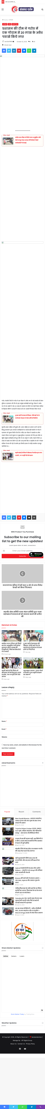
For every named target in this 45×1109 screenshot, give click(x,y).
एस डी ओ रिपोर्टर (8, 41)
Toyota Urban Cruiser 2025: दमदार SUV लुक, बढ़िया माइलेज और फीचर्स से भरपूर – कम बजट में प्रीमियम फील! (28, 830)
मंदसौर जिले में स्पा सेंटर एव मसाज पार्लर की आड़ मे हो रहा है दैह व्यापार (28, 850)
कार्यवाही (11, 20)
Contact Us (21, 1044)
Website (4, 737)
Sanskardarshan (37, 1037)
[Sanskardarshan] (22, 9)
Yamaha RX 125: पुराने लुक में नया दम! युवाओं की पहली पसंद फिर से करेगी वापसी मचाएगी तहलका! (28, 900)
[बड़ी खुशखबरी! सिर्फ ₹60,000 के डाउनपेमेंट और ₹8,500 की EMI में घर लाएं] (8, 861)
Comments (37, 812)
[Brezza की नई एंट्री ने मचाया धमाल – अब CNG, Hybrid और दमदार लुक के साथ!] (8, 881)
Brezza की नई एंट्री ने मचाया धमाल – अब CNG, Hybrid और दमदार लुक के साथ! (28, 880)
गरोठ (9, 24)
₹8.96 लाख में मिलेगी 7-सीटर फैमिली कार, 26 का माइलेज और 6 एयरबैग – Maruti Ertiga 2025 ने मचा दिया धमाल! (29, 910)
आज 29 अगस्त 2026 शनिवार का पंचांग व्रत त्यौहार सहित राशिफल (22, 2)
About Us (13, 1044)
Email (4, 729)
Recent (21, 812)
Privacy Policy (30, 1044)
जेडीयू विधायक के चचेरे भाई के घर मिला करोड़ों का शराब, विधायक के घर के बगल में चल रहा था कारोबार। (28, 890)
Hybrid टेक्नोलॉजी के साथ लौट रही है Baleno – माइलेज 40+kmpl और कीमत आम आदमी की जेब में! (28, 870)
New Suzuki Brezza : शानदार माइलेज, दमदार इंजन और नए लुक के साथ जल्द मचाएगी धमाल (28, 820)
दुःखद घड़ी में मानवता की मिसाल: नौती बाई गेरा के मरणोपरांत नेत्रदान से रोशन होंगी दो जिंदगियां (32, 646)
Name (4, 721)
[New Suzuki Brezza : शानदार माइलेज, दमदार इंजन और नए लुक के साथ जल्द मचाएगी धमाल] (8, 821)
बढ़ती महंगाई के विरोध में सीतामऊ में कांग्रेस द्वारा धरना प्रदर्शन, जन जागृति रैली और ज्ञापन (11, 674)
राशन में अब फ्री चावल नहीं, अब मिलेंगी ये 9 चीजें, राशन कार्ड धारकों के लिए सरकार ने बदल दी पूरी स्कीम (28, 841)
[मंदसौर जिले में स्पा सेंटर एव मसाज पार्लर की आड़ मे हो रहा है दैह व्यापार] (8, 851)
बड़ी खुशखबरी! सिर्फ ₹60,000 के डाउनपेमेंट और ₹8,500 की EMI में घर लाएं (27, 860)
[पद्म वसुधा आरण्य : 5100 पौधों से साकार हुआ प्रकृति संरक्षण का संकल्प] (33, 663)
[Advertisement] (22, 106)
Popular (7, 812)
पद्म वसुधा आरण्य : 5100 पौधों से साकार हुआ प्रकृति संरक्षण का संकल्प (33, 673)
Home (5, 20)
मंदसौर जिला (15, 24)
